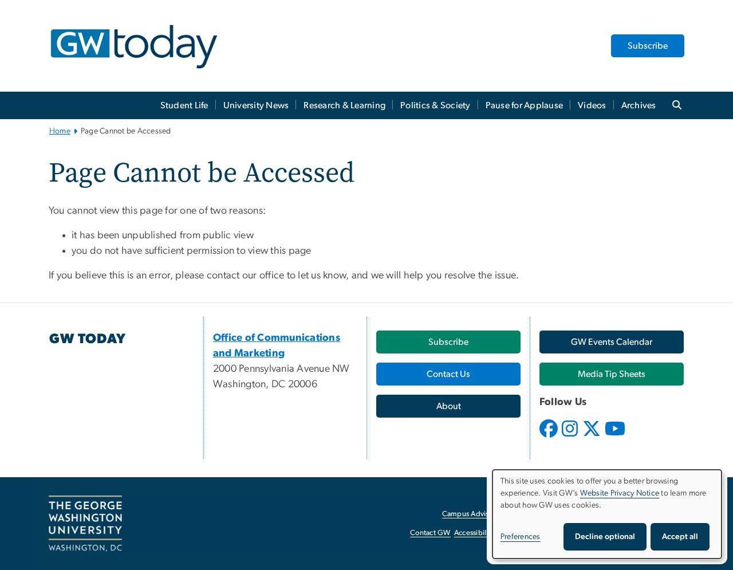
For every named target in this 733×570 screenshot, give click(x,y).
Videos (592, 105)
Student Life (184, 105)
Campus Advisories (473, 514)
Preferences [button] (521, 537)
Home (59, 131)
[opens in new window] (549, 437)
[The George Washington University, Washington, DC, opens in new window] (85, 524)
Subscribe (648, 45)
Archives (638, 105)
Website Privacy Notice (620, 493)
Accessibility (474, 533)
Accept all (680, 537)
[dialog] (607, 514)
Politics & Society (435, 105)
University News (256, 105)
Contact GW (430, 533)
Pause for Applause (524, 105)
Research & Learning (344, 105)
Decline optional (605, 537)
